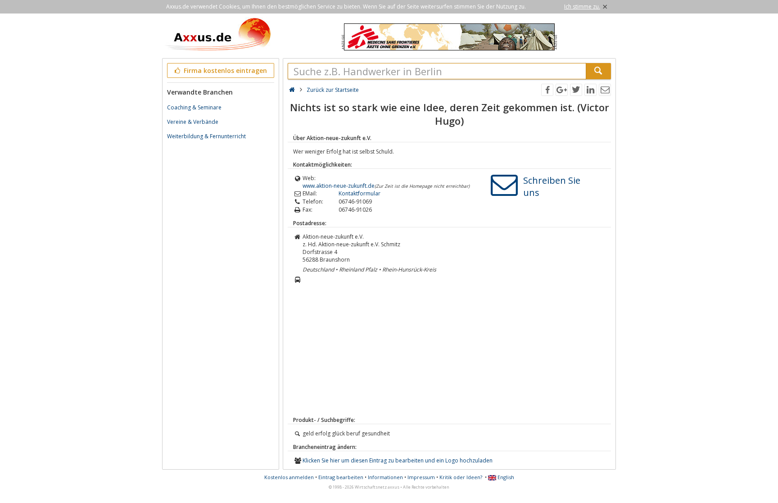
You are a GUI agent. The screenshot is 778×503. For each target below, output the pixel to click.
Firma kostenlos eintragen (224, 70)
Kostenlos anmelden (289, 477)
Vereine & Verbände (192, 122)
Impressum (421, 477)
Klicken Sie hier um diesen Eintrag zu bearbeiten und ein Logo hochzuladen (398, 460)
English (505, 477)
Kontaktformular (359, 193)
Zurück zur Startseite (333, 90)
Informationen (385, 477)
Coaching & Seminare (194, 107)
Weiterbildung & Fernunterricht (206, 136)
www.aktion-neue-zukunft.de (339, 186)
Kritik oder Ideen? (460, 477)
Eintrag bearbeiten (340, 477)
